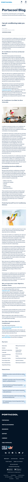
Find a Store (21, 458)
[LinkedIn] (5, 453)
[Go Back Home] (10, 415)
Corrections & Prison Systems (6, 355)
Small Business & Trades (21, 358)
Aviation (3, 348)
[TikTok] (22, 453)
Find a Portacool (7, 442)
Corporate (4, 352)
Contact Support (9, 461)
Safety (17, 356)
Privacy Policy (6, 475)
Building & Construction (7, 350)
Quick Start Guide (14, 458)
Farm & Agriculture (6, 360)
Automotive (4, 345)
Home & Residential (6, 362)
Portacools (5, 420)
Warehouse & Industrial (20, 362)
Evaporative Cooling (6, 358)
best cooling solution (6, 337)
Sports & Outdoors (19, 360)
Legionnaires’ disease (6, 89)
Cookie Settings (13, 475)
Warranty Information (14, 464)
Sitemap (17, 478)
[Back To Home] (6, 2)
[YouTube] (19, 453)
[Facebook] (12, 453)
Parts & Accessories (8, 424)
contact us (7, 335)
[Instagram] (9, 453)
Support (4, 433)
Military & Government (20, 345)
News (17, 348)
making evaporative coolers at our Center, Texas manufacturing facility (12, 328)
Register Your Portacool (18, 461)
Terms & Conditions (21, 475)
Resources (5, 429)
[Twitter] (16, 453)
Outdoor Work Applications (18, 351)
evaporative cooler (6, 290)
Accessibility (11, 478)
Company (4, 438)
